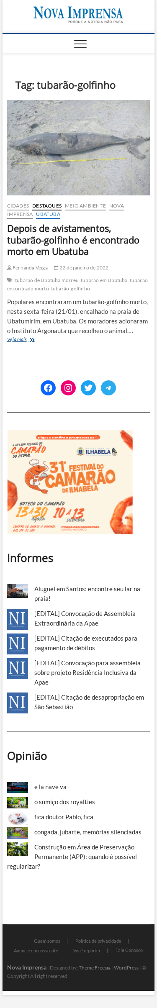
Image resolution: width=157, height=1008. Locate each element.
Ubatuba (48, 214)
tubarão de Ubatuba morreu (47, 280)
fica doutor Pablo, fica (63, 817)
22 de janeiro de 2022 (83, 267)
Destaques (47, 206)
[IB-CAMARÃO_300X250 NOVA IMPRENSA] (70, 434)
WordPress (126, 967)
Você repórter (86, 950)
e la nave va (50, 786)
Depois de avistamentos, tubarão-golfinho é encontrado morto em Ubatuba (73, 240)
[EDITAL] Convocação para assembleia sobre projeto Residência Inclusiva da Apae (87, 672)
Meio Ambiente (85, 206)
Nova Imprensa (26, 967)
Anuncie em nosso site (36, 950)
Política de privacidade (98, 941)
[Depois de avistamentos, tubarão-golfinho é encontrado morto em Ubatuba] (78, 147)
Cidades (18, 206)
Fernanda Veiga (30, 267)
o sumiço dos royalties (64, 801)
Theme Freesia (95, 967)
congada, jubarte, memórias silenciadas (88, 832)
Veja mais (31, 340)
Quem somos (47, 941)
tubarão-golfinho (70, 288)
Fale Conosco (129, 950)
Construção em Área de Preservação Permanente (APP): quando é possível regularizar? (72, 856)
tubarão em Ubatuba (104, 280)
